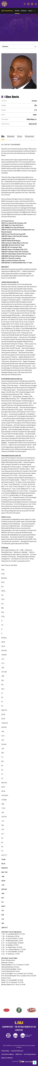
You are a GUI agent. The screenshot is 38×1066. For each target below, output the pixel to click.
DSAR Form (18, 1054)
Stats (19, 136)
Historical (29, 136)
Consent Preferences (17, 1051)
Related (10, 136)
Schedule (24, 10)
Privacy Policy (5, 1051)
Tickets (30, 10)
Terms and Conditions (7, 1054)
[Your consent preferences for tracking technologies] (34, 1062)
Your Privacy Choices (30, 1054)
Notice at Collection (7, 1058)
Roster (17, 10)
